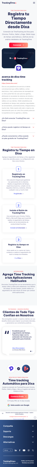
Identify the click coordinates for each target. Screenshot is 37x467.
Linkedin (16, 450)
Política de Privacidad (27, 461)
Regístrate (18, 194)
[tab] (30, 351)
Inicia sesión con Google (20, 405)
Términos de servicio (28, 463)
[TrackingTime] (9, 2)
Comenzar (17, 45)
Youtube (24, 450)
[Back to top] (35, 418)
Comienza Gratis (17, 396)
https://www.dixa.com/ (9, 83)
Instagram (29, 450)
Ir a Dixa (18, 258)
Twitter (33, 450)
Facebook (19, 450)
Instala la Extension (17, 228)
